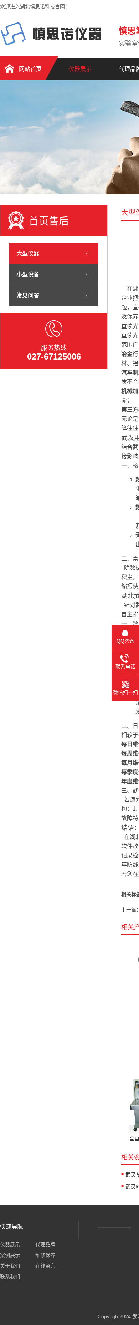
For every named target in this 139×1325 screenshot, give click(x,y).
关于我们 (10, 1266)
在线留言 (45, 1266)
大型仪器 (27, 253)
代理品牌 (45, 1244)
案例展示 (10, 1255)
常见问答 (27, 295)
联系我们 (10, 1276)
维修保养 (45, 1255)
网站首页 (30, 69)
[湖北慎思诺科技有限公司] (54, 44)
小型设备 (27, 274)
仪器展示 (80, 69)
